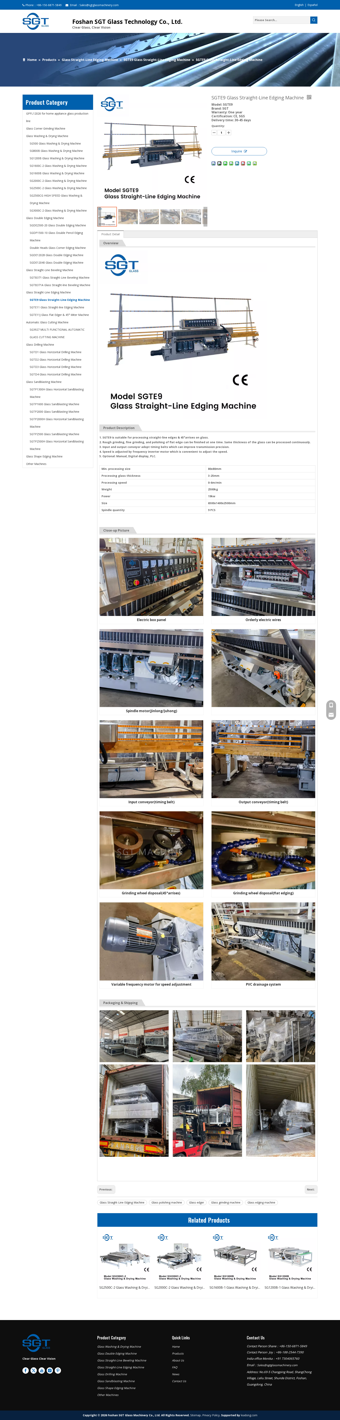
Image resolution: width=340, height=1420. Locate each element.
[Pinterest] (58, 1370)
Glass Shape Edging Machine (44, 456)
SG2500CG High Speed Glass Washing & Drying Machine (180, 1287)
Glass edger (196, 1202)
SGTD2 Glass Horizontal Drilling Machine (55, 359)
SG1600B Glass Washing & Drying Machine (57, 173)
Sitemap (195, 1415)
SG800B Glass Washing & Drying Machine (56, 151)
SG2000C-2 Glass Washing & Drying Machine (58, 181)
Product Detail (110, 234)
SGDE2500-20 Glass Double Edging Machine (58, 225)
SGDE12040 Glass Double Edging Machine (56, 262)
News (175, 1374)
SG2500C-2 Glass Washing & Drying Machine (58, 188)
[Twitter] (33, 1370)
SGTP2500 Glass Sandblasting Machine (54, 434)
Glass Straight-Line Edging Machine (48, 292)
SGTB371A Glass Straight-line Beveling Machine (60, 285)
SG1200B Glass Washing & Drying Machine (57, 158)
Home (176, 1346)
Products (178, 1353)
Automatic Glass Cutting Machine (47, 322)
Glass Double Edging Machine (45, 218)
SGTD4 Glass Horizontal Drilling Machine (55, 374)
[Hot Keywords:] (313, 20)
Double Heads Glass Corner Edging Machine (58, 248)
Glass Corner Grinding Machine (45, 128)
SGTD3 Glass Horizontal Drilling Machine (55, 367)
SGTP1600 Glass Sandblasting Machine (54, 404)
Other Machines (36, 464)
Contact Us (179, 1381)
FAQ (174, 1367)
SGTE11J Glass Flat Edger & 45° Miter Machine (59, 315)
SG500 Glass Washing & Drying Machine (55, 143)
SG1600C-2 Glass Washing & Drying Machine (58, 166)
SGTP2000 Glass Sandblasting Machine (54, 411)
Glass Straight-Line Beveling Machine (49, 270)
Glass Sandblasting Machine (44, 382)
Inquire (236, 151)
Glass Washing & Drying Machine (47, 136)
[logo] (36, 1343)
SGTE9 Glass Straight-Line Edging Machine (60, 300)
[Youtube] (42, 1370)
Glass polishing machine (167, 1202)
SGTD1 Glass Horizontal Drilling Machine (55, 352)
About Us (178, 1360)
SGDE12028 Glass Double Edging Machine (56, 255)
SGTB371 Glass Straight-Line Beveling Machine (60, 277)
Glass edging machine (261, 1202)
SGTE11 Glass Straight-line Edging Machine (57, 307)
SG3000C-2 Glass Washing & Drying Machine (58, 210)
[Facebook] (25, 1370)
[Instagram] (50, 1370)
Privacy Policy (211, 1415)
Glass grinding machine (225, 1202)
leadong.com (249, 1415)
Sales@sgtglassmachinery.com (99, 5)
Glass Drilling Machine (40, 344)
